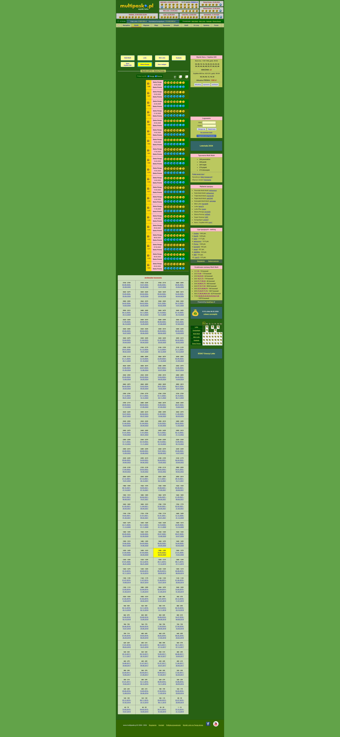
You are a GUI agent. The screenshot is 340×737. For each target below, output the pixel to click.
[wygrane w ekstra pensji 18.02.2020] (149, 141)
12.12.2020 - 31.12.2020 (179, 517)
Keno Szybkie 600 (127, 64)
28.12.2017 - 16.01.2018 (144, 646)
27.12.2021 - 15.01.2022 (126, 480)
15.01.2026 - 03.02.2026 (162, 304)
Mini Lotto (202, 21)
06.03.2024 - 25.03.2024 (126, 387)
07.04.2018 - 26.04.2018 (126, 637)
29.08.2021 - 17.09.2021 (162, 489)
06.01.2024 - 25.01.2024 (179, 387)
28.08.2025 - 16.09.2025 (144, 323)
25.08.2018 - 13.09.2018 (144, 618)
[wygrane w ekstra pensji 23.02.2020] (149, 93)
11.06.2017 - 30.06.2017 (179, 664)
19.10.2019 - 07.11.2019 (126, 572)
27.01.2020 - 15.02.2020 (179, 554)
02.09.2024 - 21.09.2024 (179, 360)
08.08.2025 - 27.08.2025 (162, 323)
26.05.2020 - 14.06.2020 (144, 544)
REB (195, 255)
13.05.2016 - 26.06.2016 (144, 692)
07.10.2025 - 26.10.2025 (179, 314)
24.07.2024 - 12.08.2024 (144, 369)
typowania (206, 84)
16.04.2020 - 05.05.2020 (179, 544)
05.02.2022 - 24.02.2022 (162, 471)
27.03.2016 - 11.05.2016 (162, 692)
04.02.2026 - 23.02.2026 (144, 304)
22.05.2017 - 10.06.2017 (126, 674)
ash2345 (210, 198)
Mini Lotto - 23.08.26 (170, 10)
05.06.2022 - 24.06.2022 (126, 461)
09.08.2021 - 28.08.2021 (179, 489)
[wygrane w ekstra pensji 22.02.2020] (149, 103)
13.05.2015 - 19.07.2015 (126, 711)
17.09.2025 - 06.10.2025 (126, 323)
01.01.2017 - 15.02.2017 (126, 683)
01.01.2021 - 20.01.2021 (162, 517)
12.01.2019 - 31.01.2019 (162, 600)
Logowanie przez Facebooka (206, 136)
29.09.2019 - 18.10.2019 (144, 572)
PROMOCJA (194, 2)
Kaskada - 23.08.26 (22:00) (138, 14)
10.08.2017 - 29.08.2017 (126, 664)
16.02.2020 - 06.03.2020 (162, 554)
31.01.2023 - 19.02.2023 (126, 434)
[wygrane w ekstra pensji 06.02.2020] (149, 255)
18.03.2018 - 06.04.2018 (144, 637)
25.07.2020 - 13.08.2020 (162, 535)
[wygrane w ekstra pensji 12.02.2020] (149, 198)
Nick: (200, 122)
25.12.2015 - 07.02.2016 (126, 701)
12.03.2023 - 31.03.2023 (162, 424)
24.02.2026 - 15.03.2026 (126, 304)
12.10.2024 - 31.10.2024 (144, 360)
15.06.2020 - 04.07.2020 (126, 544)
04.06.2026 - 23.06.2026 (179, 286)
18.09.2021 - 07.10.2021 (144, 489)
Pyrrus (196, 244)
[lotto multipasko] (139, 6)
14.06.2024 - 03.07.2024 (179, 369)
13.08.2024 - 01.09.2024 (126, 369)
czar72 (197, 257)
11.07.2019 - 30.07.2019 (144, 581)
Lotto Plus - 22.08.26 (189, 14)
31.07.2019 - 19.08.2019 (126, 581)
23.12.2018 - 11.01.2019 (179, 600)
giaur (195, 239)
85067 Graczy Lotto (206, 353)
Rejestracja (212, 129)
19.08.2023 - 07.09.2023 (162, 406)
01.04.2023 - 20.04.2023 (144, 424)
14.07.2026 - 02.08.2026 (144, 286)
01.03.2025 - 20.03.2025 (162, 341)
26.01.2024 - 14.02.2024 (162, 387)
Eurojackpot (196, 330)
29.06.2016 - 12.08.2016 (126, 692)
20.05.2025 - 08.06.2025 (162, 332)
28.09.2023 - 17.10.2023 (126, 406)
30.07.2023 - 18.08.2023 (179, 406)
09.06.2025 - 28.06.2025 (144, 332)
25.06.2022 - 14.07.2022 (179, 452)
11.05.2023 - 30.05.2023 (179, 415)
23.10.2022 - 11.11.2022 (144, 443)
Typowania (166, 25)
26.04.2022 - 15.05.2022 (162, 461)
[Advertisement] (170, 41)
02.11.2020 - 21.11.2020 (144, 526)
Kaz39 (196, 236)
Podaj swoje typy (198, 174)
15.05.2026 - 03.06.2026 (126, 295)
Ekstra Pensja (217, 21)
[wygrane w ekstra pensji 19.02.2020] (149, 131)
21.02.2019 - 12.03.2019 (126, 600)
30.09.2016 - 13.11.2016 (162, 683)
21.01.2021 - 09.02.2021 (144, 517)
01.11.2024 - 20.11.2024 (126, 360)
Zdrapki (176, 25)
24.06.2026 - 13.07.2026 (162, 286)
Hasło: (200, 126)
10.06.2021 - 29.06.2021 (162, 498)
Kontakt (161, 725)
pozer (204, 209)
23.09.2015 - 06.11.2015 (162, 701)
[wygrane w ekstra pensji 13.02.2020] (149, 189)
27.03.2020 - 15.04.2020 (126, 554)
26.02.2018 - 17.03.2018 (162, 637)
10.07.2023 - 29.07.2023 (126, 415)
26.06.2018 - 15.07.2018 (126, 627)
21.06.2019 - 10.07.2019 (162, 581)
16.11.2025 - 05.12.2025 (144, 314)
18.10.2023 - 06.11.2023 (179, 397)
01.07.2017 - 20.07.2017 (162, 664)
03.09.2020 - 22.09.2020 (126, 535)
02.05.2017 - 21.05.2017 (144, 674)
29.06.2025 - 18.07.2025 (126, 332)
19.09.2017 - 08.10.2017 (162, 655)
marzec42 (210, 196)
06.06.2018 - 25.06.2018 (144, 627)
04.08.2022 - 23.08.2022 (144, 452)
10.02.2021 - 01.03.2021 (126, 517)
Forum (216, 25)
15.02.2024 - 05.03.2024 (144, 387)
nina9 (196, 249)
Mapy (156, 25)
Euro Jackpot (162, 64)
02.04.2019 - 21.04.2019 (162, 591)
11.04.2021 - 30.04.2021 (144, 507)
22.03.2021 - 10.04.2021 (162, 507)
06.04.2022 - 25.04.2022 (179, 461)
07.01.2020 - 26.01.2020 (126, 563)
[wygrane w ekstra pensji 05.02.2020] (149, 265)
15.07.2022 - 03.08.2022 (162, 452)
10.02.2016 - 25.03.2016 (179, 692)
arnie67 (206, 220)
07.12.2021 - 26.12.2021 (144, 480)
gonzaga (213, 201)
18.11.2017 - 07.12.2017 (179, 646)
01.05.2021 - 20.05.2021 (126, 507)
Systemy (206, 25)
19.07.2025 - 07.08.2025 (179, 323)
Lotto (196, 327)
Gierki (186, 25)
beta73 (201, 206)
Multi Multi (195, 21)
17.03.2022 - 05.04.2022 (126, 471)
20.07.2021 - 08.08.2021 (126, 498)
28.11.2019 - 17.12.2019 (162, 563)
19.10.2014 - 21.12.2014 (179, 711)
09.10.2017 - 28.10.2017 (144, 655)
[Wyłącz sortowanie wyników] (175, 77)
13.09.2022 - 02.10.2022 (179, 443)
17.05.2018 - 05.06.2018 (162, 627)
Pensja (151, 76)
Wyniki (136, 25)
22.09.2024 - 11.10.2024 (162, 360)
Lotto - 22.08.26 (169, 14)
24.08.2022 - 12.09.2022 (126, 452)
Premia (159, 76)
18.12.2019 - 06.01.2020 (144, 563)
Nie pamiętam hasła (206, 132)
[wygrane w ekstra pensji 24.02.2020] (149, 83)
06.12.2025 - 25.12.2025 (126, 314)
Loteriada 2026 (206, 146)
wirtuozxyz (213, 190)
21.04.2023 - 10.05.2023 (126, 424)
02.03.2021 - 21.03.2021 (179, 507)
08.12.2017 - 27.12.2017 (162, 646)
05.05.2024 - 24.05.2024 (144, 378)
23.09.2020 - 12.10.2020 (179, 526)
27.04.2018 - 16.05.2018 (179, 627)
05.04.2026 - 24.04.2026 (162, 295)
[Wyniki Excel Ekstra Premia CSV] (186, 77)
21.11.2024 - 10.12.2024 (179, 351)
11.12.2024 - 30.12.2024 (162, 351)
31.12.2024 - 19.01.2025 (144, 351)
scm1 (210, 222)
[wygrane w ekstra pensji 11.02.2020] (149, 208)
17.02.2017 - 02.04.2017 (179, 674)
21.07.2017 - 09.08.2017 (144, 664)
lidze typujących (206, 177)
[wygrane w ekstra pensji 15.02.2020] (149, 169)
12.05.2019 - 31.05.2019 (126, 591)
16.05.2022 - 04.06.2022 (144, 461)
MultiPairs (209, 302)
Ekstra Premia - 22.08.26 (211, 8)
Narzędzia (126, 25)
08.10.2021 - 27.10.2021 (126, 489)
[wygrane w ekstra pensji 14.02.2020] (149, 179)
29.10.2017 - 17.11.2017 (126, 655)
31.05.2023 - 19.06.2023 (162, 415)
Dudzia (196, 233)
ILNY (206, 217)
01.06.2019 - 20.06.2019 (179, 581)
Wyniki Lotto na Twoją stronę (193, 725)
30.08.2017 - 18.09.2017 (179, 655)
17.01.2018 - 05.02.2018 (126, 646)
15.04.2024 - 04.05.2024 (162, 378)
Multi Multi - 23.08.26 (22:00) (169, 2)
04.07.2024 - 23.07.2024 (162, 369)
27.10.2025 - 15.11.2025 (162, 314)
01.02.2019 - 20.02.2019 (144, 600)
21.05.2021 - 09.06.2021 (179, 498)
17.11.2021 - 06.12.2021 (162, 480)
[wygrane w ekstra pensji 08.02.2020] (149, 236)
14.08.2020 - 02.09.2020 (144, 535)
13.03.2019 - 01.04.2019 (179, 591)
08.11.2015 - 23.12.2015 (144, 701)
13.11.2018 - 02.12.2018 (144, 609)
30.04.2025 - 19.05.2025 (179, 332)
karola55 (205, 204)
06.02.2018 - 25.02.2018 (179, 637)
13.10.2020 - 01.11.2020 (162, 526)
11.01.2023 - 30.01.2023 (144, 434)
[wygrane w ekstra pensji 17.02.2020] (149, 150)
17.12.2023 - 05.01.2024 (126, 397)
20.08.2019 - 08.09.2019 (179, 572)
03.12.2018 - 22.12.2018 (126, 609)
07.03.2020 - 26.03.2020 (144, 554)
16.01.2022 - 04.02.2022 (179, 471)
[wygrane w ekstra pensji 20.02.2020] (149, 122)
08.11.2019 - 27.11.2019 (179, 563)
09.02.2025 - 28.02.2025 (179, 341)
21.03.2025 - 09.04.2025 (144, 341)
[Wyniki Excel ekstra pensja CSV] (180, 77)
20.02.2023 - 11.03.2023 (179, 424)
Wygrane (146, 25)
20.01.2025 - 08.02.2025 (126, 351)
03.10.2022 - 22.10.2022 (162, 443)
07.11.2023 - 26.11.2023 (162, 397)
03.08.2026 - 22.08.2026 (126, 286)
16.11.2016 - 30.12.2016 (144, 683)
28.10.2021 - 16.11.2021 (179, 480)
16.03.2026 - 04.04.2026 (179, 295)
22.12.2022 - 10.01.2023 (162, 434)
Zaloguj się (201, 129)
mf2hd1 (207, 214)
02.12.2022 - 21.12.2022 (179, 434)
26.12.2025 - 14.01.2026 (179, 304)
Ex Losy (196, 25)
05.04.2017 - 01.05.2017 (162, 674)
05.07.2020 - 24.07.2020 (179, 535)
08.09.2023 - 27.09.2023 (144, 406)
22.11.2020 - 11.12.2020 (126, 526)
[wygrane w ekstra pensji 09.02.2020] (149, 227)
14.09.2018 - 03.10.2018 (126, 618)
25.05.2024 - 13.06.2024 (126, 378)
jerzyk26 (207, 212)
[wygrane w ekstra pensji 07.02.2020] (149, 246)
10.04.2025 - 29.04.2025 (126, 341)
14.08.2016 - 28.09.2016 (179, 683)
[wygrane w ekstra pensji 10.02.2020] (149, 217)
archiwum (215, 84)
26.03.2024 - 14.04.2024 (179, 378)
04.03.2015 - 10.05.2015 (144, 711)
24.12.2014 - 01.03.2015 (162, 711)
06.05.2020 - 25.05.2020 (162, 544)
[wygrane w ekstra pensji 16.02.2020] (149, 160)
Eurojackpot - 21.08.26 (211, 14)
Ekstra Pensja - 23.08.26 (211, 2)
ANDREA (197, 252)
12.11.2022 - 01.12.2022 (126, 443)
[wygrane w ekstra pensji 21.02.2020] (149, 112)
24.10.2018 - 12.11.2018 (162, 609)
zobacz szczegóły (210, 314)
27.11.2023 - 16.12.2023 (144, 397)
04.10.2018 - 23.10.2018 (179, 609)
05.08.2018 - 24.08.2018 (162, 618)
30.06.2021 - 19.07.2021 (144, 498)
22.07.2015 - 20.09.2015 (179, 701)
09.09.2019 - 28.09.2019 (162, 572)
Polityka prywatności (173, 725)
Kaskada (209, 21)
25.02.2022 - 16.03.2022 (144, 471)
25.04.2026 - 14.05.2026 (144, 295)
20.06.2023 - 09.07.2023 (144, 415)
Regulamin (201, 261)
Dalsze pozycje (213, 261)
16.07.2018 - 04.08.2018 (179, 618)
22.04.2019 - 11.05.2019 (144, 591)
